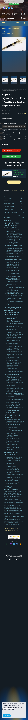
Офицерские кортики (11, 530)
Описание (6, 190)
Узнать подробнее (8, 709)
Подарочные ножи (7, 31)
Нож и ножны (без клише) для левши (12, 134)
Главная (4, 28)
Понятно (7, 715)
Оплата (22, 190)
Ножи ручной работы (14, 28)
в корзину (10, 150)
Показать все (14, 182)
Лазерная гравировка (10, 123)
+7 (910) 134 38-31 (8, 18)
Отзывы (14, 190)
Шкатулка (8, 137)
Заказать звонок (14, 3)
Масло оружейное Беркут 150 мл (13, 130)
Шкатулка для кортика (12, 139)
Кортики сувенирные (7, 33)
